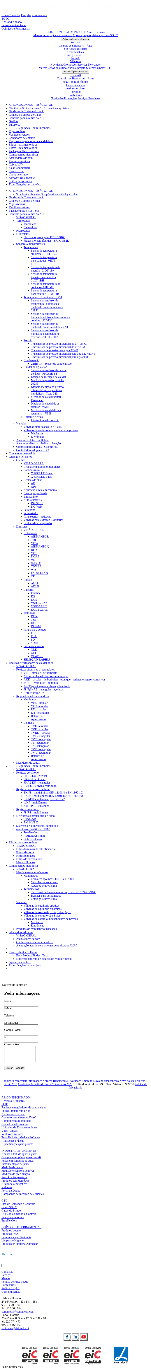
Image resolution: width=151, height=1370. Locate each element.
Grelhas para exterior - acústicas (34, 942)
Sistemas (97, 35)
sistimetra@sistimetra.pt (15, 1328)
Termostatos (23, 220)
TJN (33, 619)
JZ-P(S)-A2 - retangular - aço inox (44, 689)
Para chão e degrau (35, 629)
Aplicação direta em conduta (40, 490)
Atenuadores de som (21, 157)
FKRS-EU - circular (35, 775)
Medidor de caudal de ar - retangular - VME (46, 412)
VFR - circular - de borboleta (40, 672)
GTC (4, 1200)
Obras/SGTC (110, 35)
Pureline (36, 593)
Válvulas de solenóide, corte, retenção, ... (47, 912)
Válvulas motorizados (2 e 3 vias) (43, 426)
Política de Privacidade (14, 1281)
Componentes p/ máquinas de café (21, 1157)
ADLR (35, 586)
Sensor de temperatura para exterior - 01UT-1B (45, 292)
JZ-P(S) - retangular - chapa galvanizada (47, 686)
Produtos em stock (19, 161)
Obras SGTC (9, 1207)
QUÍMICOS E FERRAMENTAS (21, 1227)
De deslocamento (34, 646)
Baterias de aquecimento (38, 717)
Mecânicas (37, 433)
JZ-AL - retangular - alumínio (41, 682)
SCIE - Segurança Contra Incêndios (29, 127)
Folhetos (140, 1080)
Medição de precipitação (15, 1173)
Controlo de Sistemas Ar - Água (75, 45)
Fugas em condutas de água (17, 1160)
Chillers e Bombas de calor (24, 200)
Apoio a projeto (82, 35)
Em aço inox (31, 496)
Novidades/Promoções (63, 64)
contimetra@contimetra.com (17, 1311)
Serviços (47, 35)
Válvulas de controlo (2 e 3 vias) (42, 915)
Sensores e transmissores (30, 243)
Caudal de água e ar (35, 366)
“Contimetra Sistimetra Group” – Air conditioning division (39, 108)
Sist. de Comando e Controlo (18, 1203)
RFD (34, 549)
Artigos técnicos (75, 55)
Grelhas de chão (33, 480)
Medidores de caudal (28, 762)
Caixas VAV (16, 164)
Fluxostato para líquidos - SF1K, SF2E (46, 240)
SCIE (4, 1104)
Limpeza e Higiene (12, 1240)
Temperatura (31, 247)
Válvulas (21, 423)
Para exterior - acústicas (37, 516)
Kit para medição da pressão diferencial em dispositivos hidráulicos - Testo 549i (47, 390)
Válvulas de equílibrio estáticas (41, 905)
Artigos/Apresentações (75, 38)
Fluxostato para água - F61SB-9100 (44, 237)
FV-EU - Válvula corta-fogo (40, 785)
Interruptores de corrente (45, 420)
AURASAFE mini (34, 835)
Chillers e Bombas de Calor (25, 114)
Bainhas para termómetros (46, 895)
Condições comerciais (14, 1080)
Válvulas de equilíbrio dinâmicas (43, 908)
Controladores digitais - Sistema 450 (37, 446)
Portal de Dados (10, 1190)
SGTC (5, 18)
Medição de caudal (12, 1167)
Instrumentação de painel (15, 1164)
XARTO (36, 563)
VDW (34, 543)
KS (33, 596)
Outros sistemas (33, 839)
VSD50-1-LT (39, 606)
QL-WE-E (37, 656)
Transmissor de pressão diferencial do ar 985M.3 (59, 347)
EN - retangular (40, 712)
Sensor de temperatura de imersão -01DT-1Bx (45, 269)
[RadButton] (67, 1337)
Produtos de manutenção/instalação (36, 928)
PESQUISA (81, 31)
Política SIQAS (10, 1288)
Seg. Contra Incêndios (75, 48)
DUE (34, 623)
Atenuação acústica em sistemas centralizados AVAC (47, 945)
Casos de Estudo (11, 1210)
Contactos (14, 15)
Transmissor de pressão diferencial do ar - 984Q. (59, 343)
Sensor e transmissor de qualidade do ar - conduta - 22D (49, 325)
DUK (34, 616)
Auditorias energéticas (14, 1183)
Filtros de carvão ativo (29, 859)
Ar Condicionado (11, 21)
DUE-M (36, 626)
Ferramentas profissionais (16, 1237)
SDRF (34, 642)
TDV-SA (36, 566)
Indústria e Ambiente (13, 25)
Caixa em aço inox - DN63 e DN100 (52, 879)
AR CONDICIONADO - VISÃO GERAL (31, 104)
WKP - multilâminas (35, 802)
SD (33, 639)
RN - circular (38, 709)
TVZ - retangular (41, 749)
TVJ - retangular (40, 736)
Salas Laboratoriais (12, 1217)
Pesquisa (26, 15)
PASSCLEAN (39, 573)
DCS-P (35, 556)
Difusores (14, 124)
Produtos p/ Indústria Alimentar (19, 1243)
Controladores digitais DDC (32, 450)
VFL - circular (39, 702)
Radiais (28, 579)
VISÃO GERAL (26, 217)
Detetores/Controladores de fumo (35, 815)
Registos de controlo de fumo (33, 789)
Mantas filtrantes (25, 862)
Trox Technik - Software (23, 952)
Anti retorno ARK (34, 692)
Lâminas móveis (33, 470)
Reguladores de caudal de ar (32, 696)
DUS (34, 599)
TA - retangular (40, 746)
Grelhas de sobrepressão (38, 523)
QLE (34, 649)
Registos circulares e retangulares (35, 669)
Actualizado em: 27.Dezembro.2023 (51, 1084)
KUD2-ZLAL (39, 609)
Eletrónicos (30, 227)
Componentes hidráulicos (23, 154)
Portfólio (75, 58)
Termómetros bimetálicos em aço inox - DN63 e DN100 (63, 892)
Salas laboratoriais (19, 167)
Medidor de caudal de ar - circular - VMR (46, 405)
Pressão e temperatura (14, 1177)
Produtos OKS (10, 1233)
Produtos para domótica (15, 1180)
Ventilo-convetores (12, 1134)
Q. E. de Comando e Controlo (18, 1213)
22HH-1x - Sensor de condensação (51, 363)
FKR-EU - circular (34, 779)
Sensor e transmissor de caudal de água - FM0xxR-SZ (48, 372)
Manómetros (31, 875)
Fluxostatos (22, 234)
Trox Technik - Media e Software (20, 1137)
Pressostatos (23, 230)
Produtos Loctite (11, 1230)
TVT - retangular (41, 739)
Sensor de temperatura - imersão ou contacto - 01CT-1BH (44, 277)
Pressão (28, 340)
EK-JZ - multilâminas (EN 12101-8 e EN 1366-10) (53, 792)
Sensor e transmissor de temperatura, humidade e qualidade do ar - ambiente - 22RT (47, 305)
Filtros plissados (25, 855)
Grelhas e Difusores (20, 456)
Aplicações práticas (20, 181)
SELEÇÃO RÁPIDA (37, 659)
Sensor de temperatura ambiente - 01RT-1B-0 (44, 252)
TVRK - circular (40, 732)
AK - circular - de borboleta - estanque (46, 676)
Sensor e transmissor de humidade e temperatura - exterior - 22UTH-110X (45, 334)
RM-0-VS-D (31, 822)
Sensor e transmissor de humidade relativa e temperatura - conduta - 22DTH (50, 317)
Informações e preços (40, 1080)
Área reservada (39, 15)
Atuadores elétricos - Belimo (32, 440)
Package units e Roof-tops (24, 151)
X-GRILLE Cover (42, 473)
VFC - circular (39, 706)
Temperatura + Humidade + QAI (43, 297)
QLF (34, 652)
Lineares (29, 589)
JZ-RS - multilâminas (36, 812)
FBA (34, 636)
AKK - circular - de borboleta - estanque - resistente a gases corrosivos (64, 679)
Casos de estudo (62, 35)
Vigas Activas (17, 131)
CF (33, 576)
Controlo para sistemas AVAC (26, 118)
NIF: (7, 1037)
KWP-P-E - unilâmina (36, 805)
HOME (51, 31)
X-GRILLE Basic (41, 476)
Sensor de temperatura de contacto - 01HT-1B (45, 285)
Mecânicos (30, 224)
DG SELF (37, 503)
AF (33, 483)
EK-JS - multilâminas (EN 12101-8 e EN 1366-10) (53, 795)
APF (33, 486)
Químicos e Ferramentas (15, 28)
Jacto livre (29, 613)
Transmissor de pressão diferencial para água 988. (60, 357)
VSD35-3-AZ (39, 603)
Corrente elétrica (33, 416)
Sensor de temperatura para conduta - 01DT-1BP (44, 260)
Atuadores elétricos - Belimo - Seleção (38, 443)
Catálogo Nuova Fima (44, 885)
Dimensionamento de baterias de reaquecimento (44, 958)
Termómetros (31, 888)
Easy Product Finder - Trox (32, 955)
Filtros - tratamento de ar (23, 144)
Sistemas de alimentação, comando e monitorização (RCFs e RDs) (37, 827)
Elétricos (29, 722)
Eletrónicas (37, 436)
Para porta (29, 509)
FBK (34, 632)
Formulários (8, 1285)
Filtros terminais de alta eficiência (35, 849)
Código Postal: (12, 1029)
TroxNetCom (16, 171)
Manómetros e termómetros (32, 872)
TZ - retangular (40, 742)
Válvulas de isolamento (44, 882)
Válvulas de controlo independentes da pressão (51, 430)
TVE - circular (39, 726)
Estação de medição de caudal (48, 376)
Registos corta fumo (27, 809)
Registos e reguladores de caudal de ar (31, 141)
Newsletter (94, 64)
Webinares (75, 61)
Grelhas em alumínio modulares (42, 466)
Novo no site (100, 1080)
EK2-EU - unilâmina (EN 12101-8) (44, 799)
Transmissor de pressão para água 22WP (54, 350)
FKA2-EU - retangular (37, 782)
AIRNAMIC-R (40, 536)
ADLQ (35, 583)
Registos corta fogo (27, 772)
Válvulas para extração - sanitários (43, 519)
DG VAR (36, 506)
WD (33, 569)
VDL (34, 553)
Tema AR (75, 42)
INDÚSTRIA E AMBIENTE (18, 1150)
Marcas (37, 35)
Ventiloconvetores (19, 134)
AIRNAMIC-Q (40, 546)
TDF (34, 539)
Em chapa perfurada (35, 493)
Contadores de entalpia (22, 137)
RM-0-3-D (30, 819)
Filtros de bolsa (25, 852)
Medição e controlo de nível (17, 1170)
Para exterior (31, 513)
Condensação (31, 360)
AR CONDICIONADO (15, 1097)
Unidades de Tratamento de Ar (26, 111)
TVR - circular (39, 729)
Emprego (87, 1080)
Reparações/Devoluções (67, 1080)
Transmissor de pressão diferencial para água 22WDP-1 (63, 353)
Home (5, 15)
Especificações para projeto (25, 184)
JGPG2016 (10, 1084)
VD (33, 559)
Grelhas (13, 121)
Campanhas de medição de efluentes (22, 1193)
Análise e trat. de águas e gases (19, 1154)
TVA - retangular (41, 752)
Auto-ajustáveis (33, 499)
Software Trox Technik (22, 177)
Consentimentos (10, 1291)
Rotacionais (30, 533)
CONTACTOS (64, 31)
